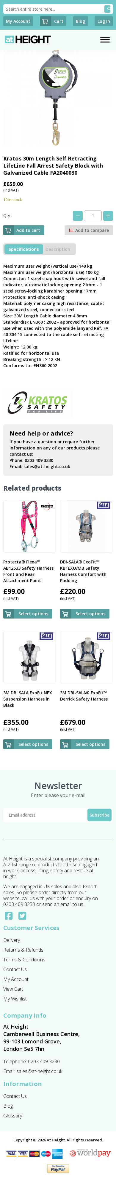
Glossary (12, 1115)
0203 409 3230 (39, 460)
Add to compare (91, 230)
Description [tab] (58, 249)
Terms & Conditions (24, 959)
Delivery (11, 940)
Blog (8, 1106)
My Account (16, 979)
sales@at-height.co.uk (46, 466)
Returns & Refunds (23, 950)
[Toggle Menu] (105, 39)
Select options (33, 613)
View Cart (13, 989)
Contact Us (15, 969)
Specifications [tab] (24, 249)
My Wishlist (15, 998)
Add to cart (28, 230)
